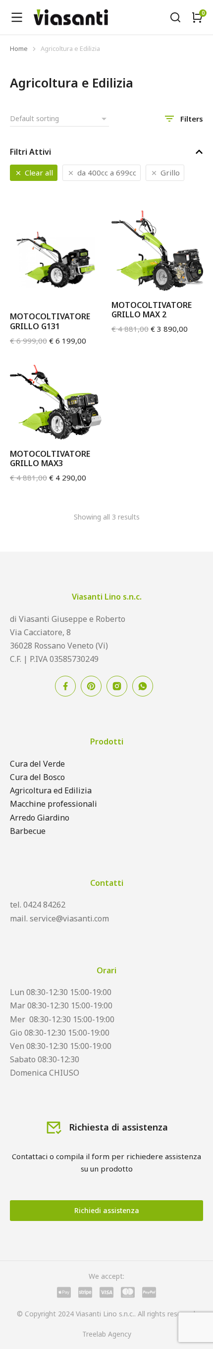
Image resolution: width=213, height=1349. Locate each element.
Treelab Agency (106, 1334)
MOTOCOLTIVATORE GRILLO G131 (50, 321)
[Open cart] (197, 17)
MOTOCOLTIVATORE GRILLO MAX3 (50, 458)
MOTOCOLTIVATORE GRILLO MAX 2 (151, 310)
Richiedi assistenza (106, 1210)
